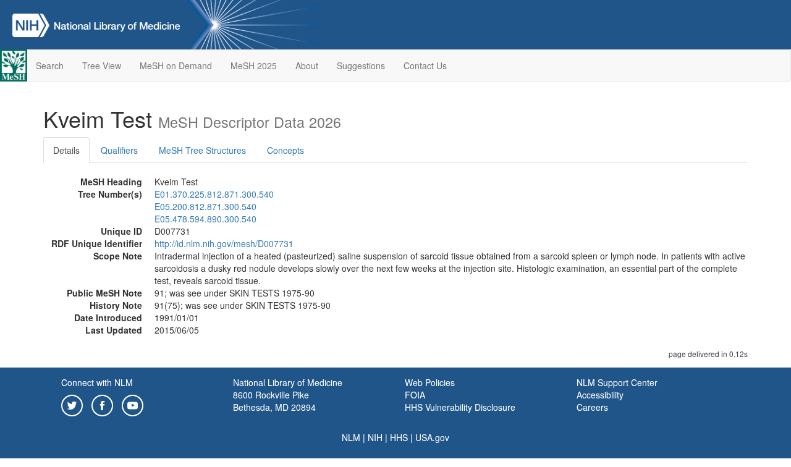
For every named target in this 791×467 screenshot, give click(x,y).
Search (50, 65)
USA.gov (432, 437)
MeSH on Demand (176, 65)
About (306, 65)
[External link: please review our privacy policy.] (72, 404)
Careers (592, 407)
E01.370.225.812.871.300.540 (214, 194)
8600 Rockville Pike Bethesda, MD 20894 (274, 401)
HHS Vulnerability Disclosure (460, 407)
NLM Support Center (617, 382)
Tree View (101, 65)
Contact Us (425, 65)
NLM (351, 437)
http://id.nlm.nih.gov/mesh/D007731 (224, 243)
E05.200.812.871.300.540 (205, 206)
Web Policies (430, 382)
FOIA (415, 395)
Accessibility (600, 395)
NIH (375, 437)
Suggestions (361, 65)
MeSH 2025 (254, 65)
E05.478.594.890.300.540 (205, 218)
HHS (399, 437)
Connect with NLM (97, 382)
